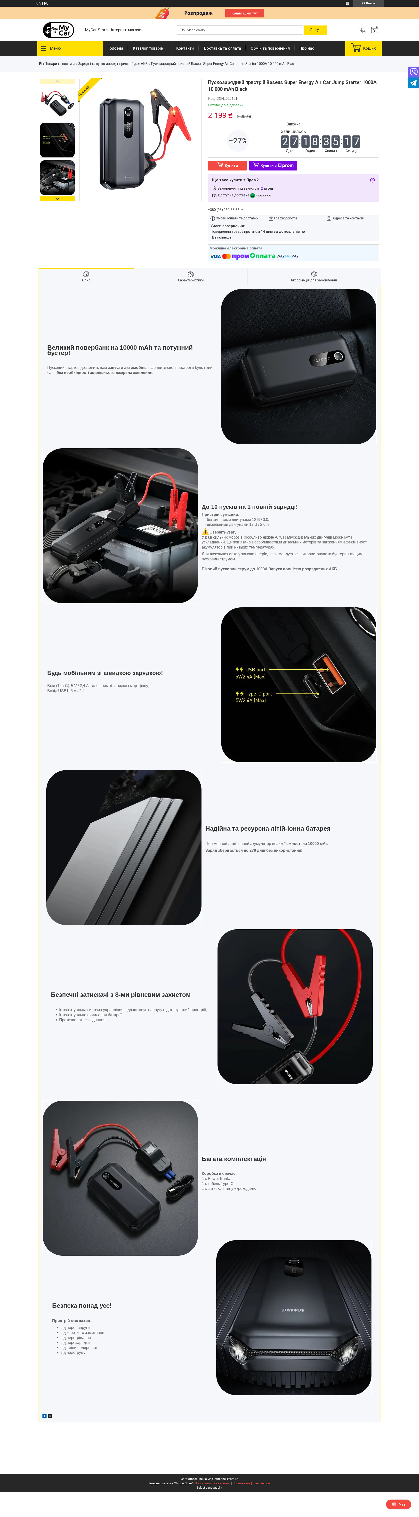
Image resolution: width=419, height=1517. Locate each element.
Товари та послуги (60, 64)
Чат (402, 1504)
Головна (115, 48)
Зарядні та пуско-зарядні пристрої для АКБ (113, 64)
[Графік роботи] (374, 30)
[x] (50, 1417)
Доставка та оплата (222, 48)
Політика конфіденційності (251, 1483)
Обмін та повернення (270, 48)
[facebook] (44, 1417)
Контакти (185, 48)
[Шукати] (315, 30)
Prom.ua (232, 1479)
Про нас (306, 48)
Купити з (268, 165)
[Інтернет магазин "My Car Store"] (58, 30)
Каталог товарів (148, 48)
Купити (231, 165)
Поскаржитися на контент (213, 1483)
